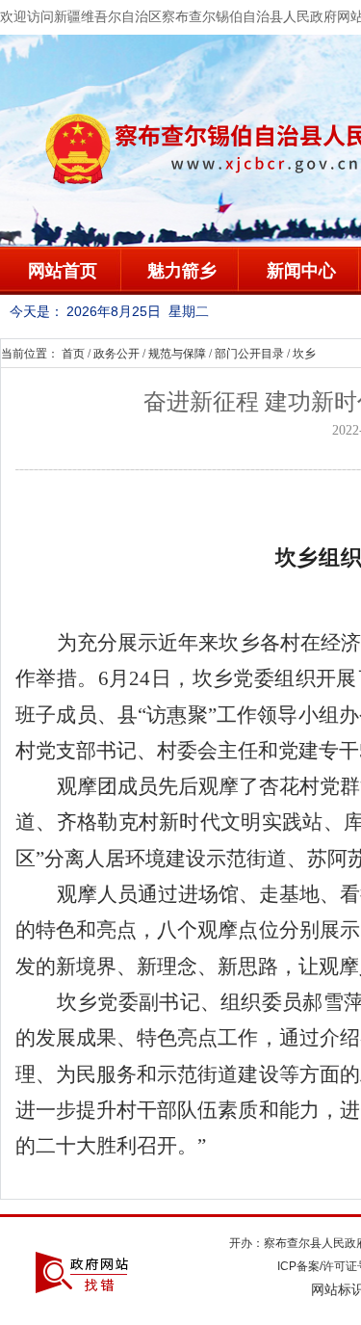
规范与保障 (177, 353)
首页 (73, 353)
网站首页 (62, 270)
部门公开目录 (249, 353)
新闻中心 (301, 270)
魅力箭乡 (182, 270)
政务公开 (116, 353)
